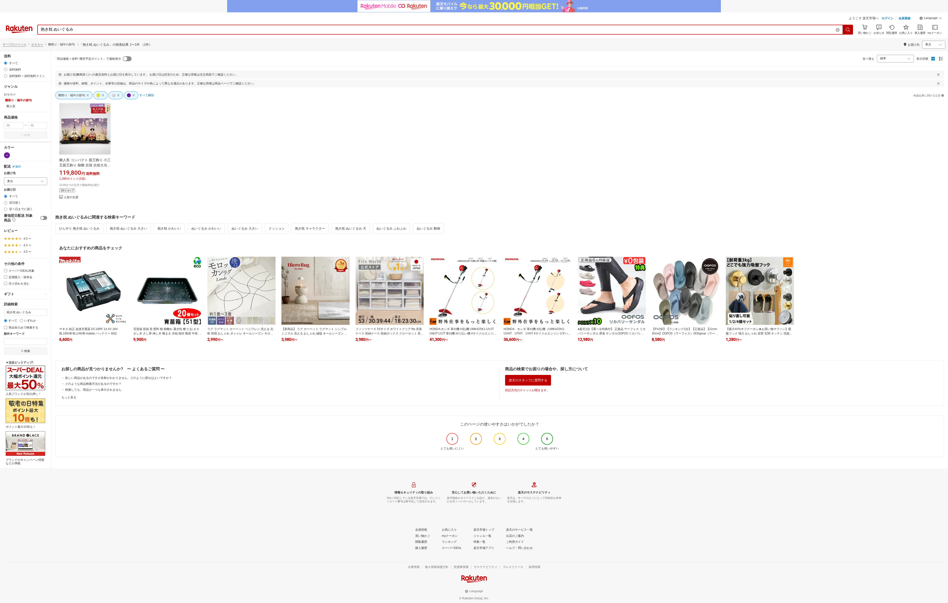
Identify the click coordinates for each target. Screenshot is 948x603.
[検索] (848, 30)
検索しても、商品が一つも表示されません (93, 389)
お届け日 (10, 189)
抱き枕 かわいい (169, 228)
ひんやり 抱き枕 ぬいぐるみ (79, 228)
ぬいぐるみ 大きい (245, 228)
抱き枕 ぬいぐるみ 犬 (350, 228)
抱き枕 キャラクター (310, 228)
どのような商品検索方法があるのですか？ (93, 384)
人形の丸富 (71, 197)
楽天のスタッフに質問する (528, 380)
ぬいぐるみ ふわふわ (391, 228)
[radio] (5, 63)
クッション (277, 228)
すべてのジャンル (14, 44)
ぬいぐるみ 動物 (428, 228)
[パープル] (7, 155)
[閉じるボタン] (938, 74)
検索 (27, 135)
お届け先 (10, 173)
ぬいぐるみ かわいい (206, 228)
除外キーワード (14, 333)
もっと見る (68, 397)
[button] (930, 18)
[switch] (43, 218)
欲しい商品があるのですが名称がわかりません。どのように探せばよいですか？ (118, 378)
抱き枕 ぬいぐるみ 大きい (128, 228)
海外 (18, 166)
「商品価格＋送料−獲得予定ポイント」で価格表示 (87, 58)
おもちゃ (37, 44)
